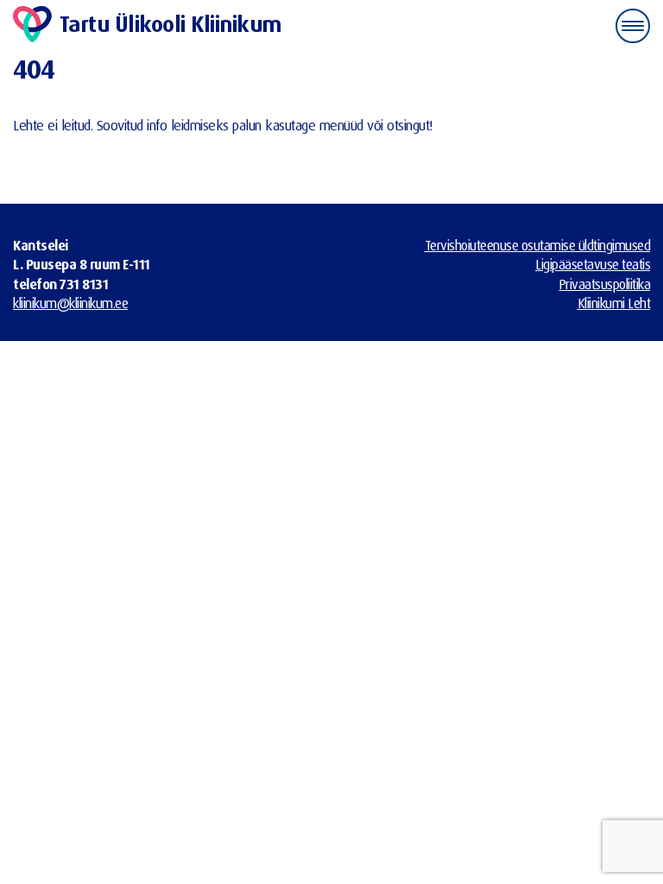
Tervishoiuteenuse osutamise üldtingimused (538, 245)
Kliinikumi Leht (614, 303)
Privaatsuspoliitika (605, 284)
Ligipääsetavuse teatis (592, 264)
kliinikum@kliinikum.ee (70, 303)
